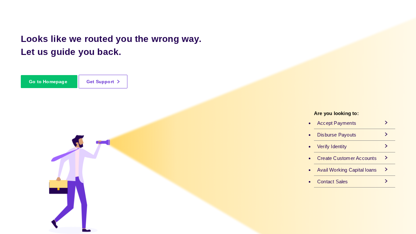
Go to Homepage (48, 81)
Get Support (100, 81)
